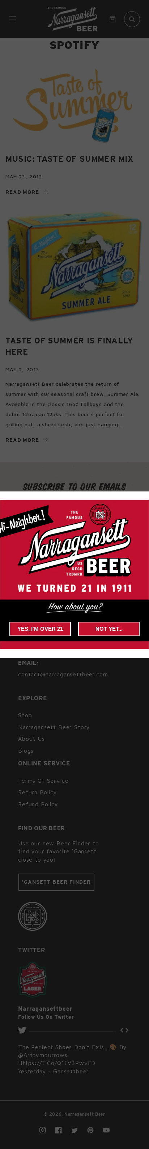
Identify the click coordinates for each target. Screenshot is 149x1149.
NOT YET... (109, 629)
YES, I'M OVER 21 (40, 629)
